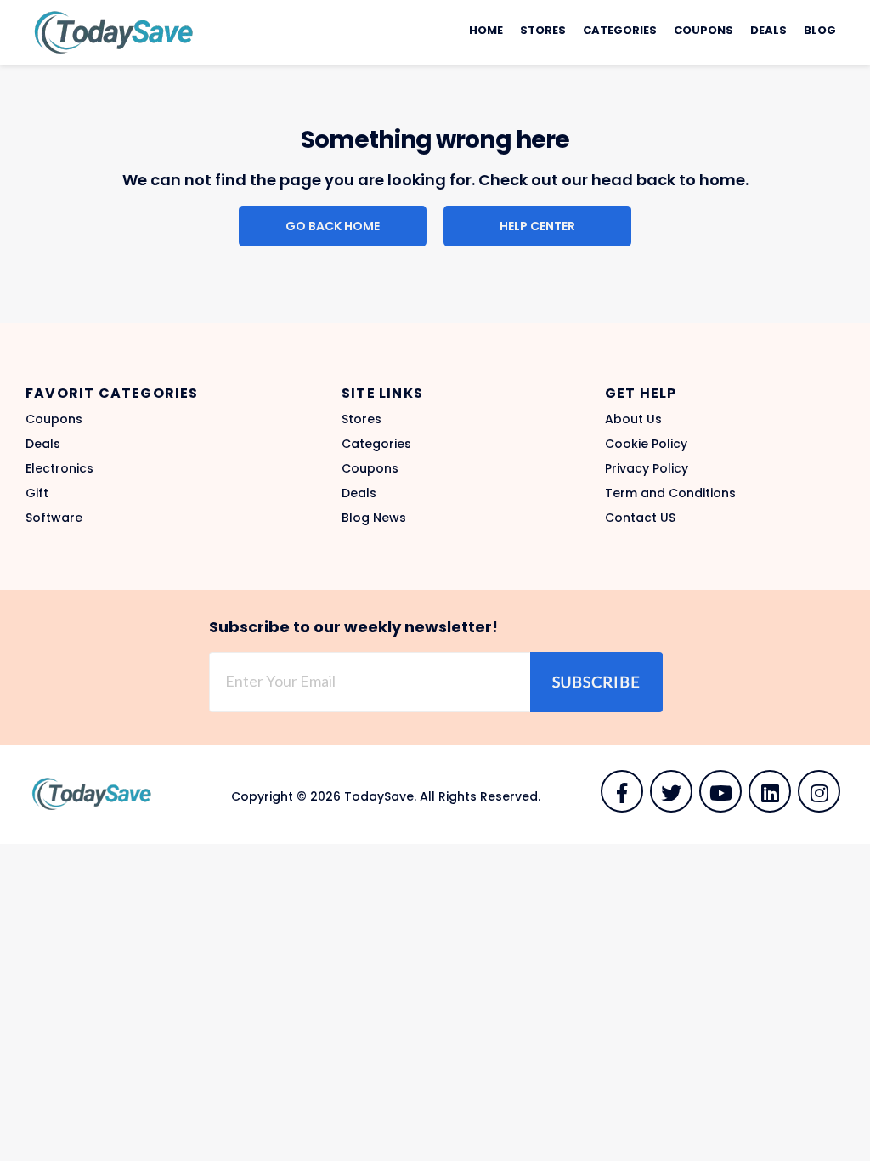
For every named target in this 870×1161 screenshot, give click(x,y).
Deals (768, 30)
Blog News (374, 517)
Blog (820, 30)
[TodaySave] (110, 31)
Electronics (59, 468)
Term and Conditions (670, 492)
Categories (620, 30)
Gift (36, 492)
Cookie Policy (646, 443)
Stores (543, 30)
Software (53, 517)
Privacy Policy (646, 468)
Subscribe (596, 681)
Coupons (703, 30)
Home (486, 30)
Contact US (640, 517)
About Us (633, 419)
